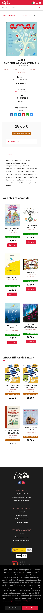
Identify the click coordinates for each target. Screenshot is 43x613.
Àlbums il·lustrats (24, 16)
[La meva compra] (34, 2)
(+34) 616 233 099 (21, 494)
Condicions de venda (21, 515)
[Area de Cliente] (37, 3)
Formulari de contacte (21, 501)
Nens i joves (12, 16)
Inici (4, 16)
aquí (11, 601)
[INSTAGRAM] (23, 482)
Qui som (21, 533)
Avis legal (21, 512)
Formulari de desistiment (21, 540)
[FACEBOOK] (19, 482)
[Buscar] (40, 7)
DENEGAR (13, 608)
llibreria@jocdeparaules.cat (21, 497)
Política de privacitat (21, 519)
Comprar (12, 245)
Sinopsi (9, 154)
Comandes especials (21, 537)
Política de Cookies (21, 522)
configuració (28, 601)
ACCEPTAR (30, 608)
